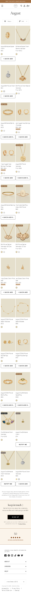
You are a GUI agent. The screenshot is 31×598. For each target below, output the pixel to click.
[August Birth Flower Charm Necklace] (23, 460)
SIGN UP (15, 517)
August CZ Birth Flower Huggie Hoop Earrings (22, 354)
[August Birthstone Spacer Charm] (8, 35)
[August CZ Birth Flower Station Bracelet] (23, 308)
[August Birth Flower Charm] (8, 74)
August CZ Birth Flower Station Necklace (7, 320)
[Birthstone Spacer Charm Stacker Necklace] (23, 35)
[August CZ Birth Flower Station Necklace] (8, 308)
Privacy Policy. (22, 524)
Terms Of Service (7, 590)
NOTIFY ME (23, 444)
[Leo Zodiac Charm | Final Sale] (23, 267)
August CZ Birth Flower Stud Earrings (7, 354)
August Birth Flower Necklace (21, 165)
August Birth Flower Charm (8, 86)
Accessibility (5, 588)
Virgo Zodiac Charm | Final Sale (8, 279)
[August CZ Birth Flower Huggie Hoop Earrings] (23, 342)
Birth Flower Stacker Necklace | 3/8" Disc (6, 245)
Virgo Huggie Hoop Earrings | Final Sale (6, 165)
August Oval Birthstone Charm (22, 433)
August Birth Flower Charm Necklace (23, 472)
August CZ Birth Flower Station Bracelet (22, 320)
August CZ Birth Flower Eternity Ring (7, 394)
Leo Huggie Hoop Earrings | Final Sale (23, 124)
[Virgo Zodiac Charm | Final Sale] (8, 267)
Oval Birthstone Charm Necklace (7, 433)
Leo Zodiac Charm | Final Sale (22, 279)
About (7, 561)
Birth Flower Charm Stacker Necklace (23, 87)
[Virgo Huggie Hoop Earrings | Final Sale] (8, 152)
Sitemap (17, 590)
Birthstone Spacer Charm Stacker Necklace (22, 47)
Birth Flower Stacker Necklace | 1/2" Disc (21, 245)
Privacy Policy (16, 588)
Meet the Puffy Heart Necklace (15, 1)
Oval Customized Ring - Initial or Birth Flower (22, 206)
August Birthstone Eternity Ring (7, 124)
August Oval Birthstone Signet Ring (22, 394)
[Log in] (24, 6)
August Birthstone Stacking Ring (8, 206)
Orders (7, 566)
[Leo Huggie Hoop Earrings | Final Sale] (23, 111)
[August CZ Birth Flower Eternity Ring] (8, 381)
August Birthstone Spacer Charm (7, 47)
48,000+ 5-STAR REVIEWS (15, 540)
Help (6, 571)
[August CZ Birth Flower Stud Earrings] (8, 342)
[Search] (21, 6)
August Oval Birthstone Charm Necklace (7, 472)
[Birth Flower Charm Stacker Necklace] (23, 74)
